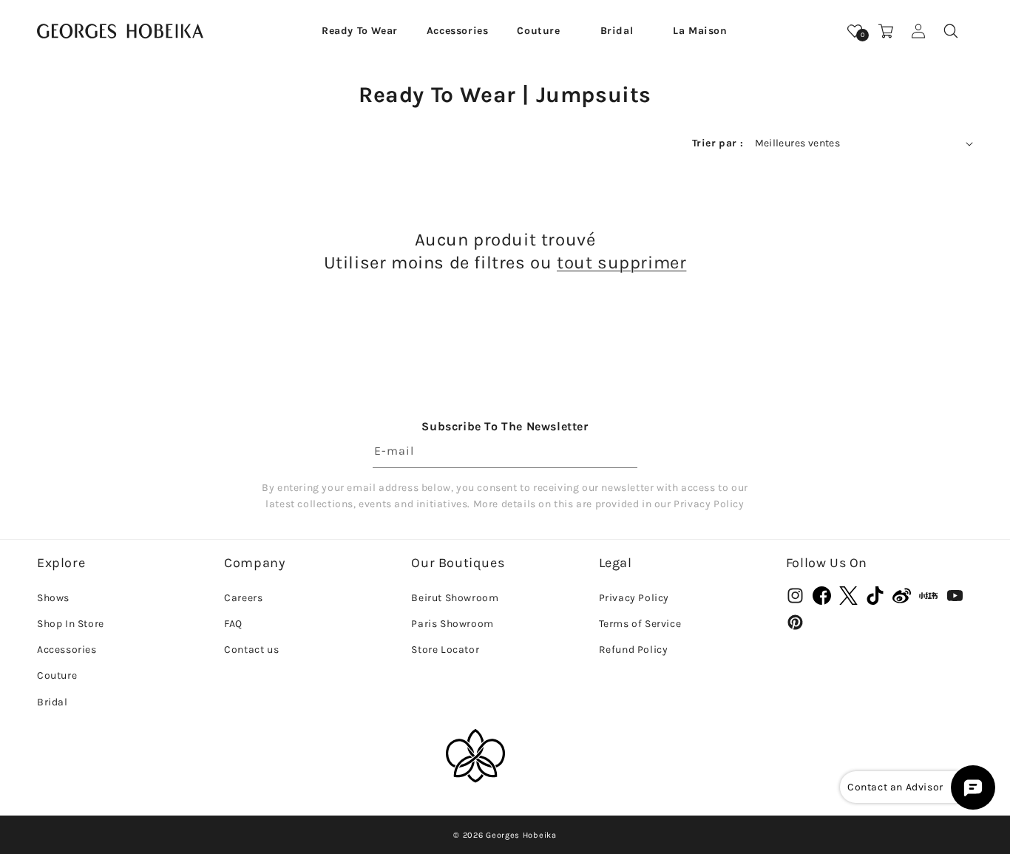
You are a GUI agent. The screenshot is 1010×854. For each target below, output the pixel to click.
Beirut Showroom (454, 597)
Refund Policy (633, 649)
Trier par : (717, 143)
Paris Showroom (452, 623)
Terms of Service (640, 623)
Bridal (52, 701)
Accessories (67, 649)
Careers (243, 597)
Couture (57, 675)
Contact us (251, 649)
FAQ (233, 623)
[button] (360, 31)
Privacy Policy (634, 597)
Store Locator (445, 649)
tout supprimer (621, 262)
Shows (53, 597)
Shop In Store (70, 623)
